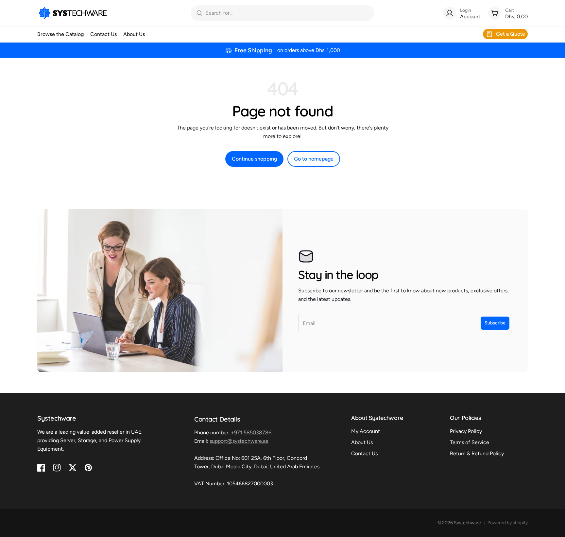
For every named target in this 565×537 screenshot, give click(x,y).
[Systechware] (72, 13)
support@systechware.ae (239, 441)
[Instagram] (57, 468)
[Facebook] (41, 468)
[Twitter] (73, 468)
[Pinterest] (88, 468)
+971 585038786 (251, 432)
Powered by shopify (508, 523)
